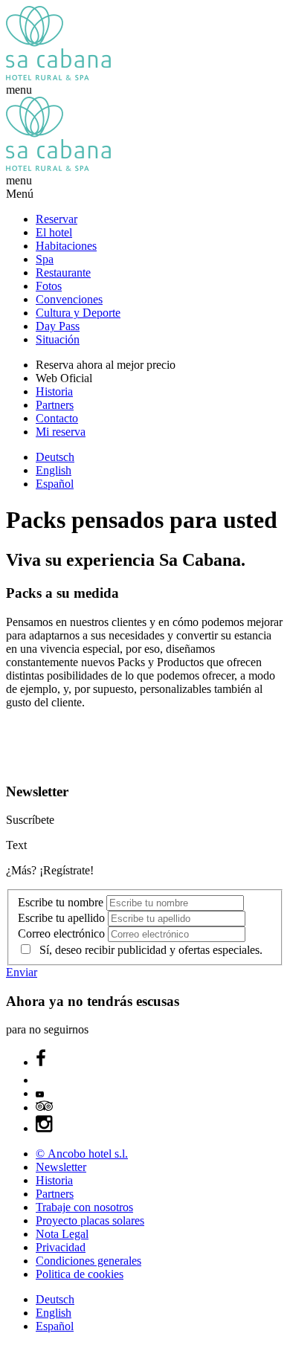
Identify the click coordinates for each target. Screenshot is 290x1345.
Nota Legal (62, 1234)
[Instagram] (45, 1128)
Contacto (57, 418)
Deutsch (55, 457)
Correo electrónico (63, 933)
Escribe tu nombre (62, 902)
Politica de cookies (79, 1274)
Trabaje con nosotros (84, 1207)
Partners (55, 405)
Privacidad (61, 1247)
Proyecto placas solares (90, 1220)
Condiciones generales (88, 1260)
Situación (58, 339)
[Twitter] (43, 1080)
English (53, 470)
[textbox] (175, 903)
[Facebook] (41, 1062)
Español (55, 483)
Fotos (49, 286)
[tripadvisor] (44, 1107)
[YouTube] (40, 1093)
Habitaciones (66, 245)
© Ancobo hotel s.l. (82, 1153)
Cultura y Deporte (78, 312)
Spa (45, 259)
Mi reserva (61, 431)
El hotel (54, 232)
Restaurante (63, 272)
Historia (54, 391)
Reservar (56, 219)
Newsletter (61, 1167)
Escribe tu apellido (63, 918)
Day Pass (58, 326)
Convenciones (69, 299)
